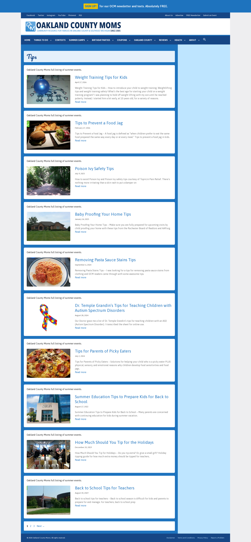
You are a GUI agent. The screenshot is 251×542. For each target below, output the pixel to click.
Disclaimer (171, 538)
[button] (204, 40)
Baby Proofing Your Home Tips (103, 214)
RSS (80, 15)
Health (178, 40)
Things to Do (41, 40)
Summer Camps (77, 40)
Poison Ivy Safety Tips (94, 168)
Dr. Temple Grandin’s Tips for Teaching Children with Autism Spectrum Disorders (123, 308)
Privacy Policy (203, 538)
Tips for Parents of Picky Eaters (103, 351)
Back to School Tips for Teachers (104, 488)
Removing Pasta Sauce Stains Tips (105, 259)
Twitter (41, 15)
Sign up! (90, 6)
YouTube (62, 15)
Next (41, 526)
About (192, 40)
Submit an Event (210, 15)
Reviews (163, 40)
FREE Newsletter (193, 15)
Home (27, 40)
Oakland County (143, 40)
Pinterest (72, 15)
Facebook (31, 15)
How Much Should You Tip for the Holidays (114, 442)
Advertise (179, 15)
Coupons (122, 40)
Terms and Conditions (186, 538)
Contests (60, 40)
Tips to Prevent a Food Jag (99, 123)
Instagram (51, 15)
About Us (169, 15)
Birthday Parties (101, 40)
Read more (80, 102)
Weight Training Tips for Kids (101, 77)
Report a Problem (217, 538)
